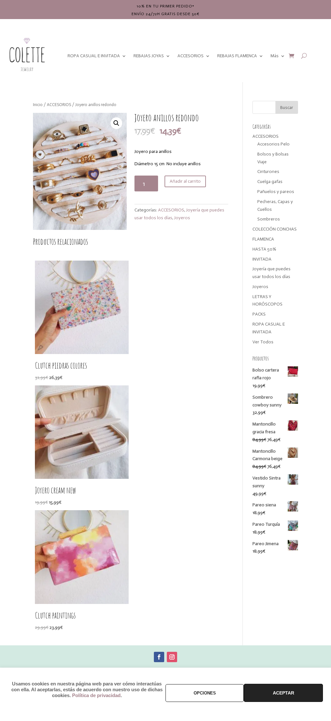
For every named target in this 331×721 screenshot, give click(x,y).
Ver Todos (262, 342)
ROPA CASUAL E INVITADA (94, 56)
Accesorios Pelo (273, 144)
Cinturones (268, 171)
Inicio (38, 104)
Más (275, 56)
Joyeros (182, 218)
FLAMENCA (263, 239)
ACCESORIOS (190, 56)
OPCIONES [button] (205, 693)
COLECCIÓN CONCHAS (274, 229)
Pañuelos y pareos (275, 191)
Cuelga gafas (270, 181)
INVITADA (262, 259)
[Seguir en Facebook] (159, 657)
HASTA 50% (264, 249)
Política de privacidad (96, 695)
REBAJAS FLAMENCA (237, 56)
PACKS (259, 314)
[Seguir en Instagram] (172, 657)
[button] (116, 123)
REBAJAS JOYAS (148, 56)
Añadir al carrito (185, 181)
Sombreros (268, 219)
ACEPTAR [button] (283, 692)
